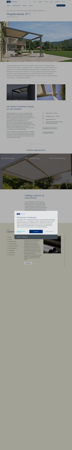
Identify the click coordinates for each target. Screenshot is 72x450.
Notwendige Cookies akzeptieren (21, 231)
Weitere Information (49, 231)
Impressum (19, 236)
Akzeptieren (36, 231)
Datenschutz (24, 236)
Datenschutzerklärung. (42, 226)
